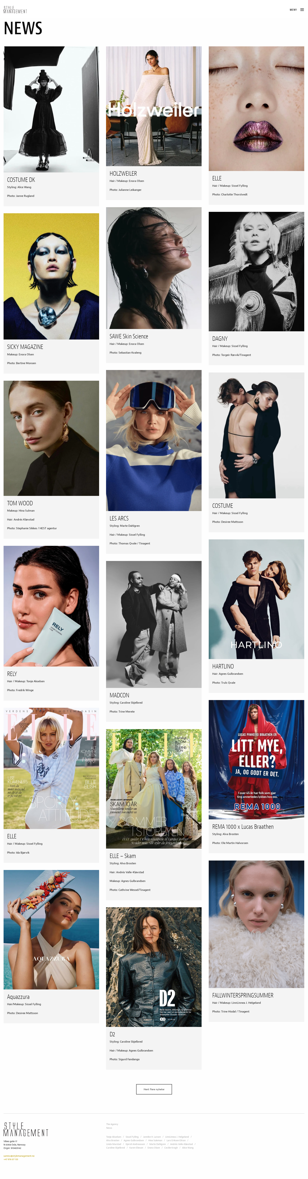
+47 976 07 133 (11, 1159)
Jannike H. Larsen (152, 1136)
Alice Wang (188, 1147)
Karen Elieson (136, 1147)
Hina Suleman (155, 1140)
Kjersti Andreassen (135, 1144)
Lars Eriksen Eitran (176, 1140)
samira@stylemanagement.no (19, 1156)
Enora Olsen (154, 1147)
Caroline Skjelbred (115, 1147)
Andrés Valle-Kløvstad (181, 1144)
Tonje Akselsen (113, 1136)
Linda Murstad (113, 1144)
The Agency (112, 1124)
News (109, 1128)
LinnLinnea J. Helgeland (177, 1136)
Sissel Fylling (132, 1136)
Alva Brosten (112, 1140)
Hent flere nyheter (154, 1089)
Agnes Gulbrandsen (134, 1140)
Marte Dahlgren (157, 1144)
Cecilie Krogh (171, 1147)
